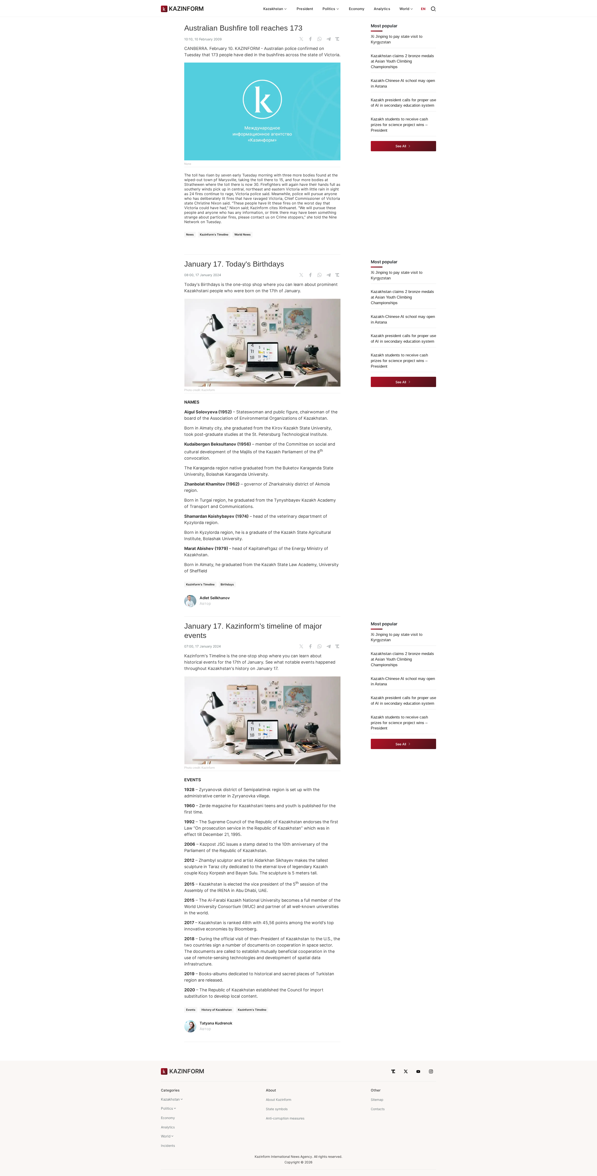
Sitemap (377, 1100)
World (165, 1136)
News (190, 234)
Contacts (378, 1109)
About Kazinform (278, 1100)
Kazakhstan (170, 1099)
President (305, 9)
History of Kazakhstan (216, 1009)
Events (190, 1009)
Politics (167, 1108)
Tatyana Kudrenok (216, 1023)
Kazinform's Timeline (214, 234)
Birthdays (227, 584)
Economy (357, 9)
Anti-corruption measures (285, 1118)
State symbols (277, 1109)
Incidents (168, 1146)
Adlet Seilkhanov (215, 598)
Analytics (382, 9)
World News (242, 234)
